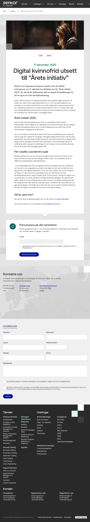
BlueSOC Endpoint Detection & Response (27, 441)
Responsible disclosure (45, 517)
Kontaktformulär (10, 326)
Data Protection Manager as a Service (8, 475)
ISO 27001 (60, 420)
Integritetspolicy (57, 517)
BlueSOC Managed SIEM (27, 431)
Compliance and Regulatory (8, 423)
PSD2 (59, 439)
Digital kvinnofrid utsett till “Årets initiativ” (32, 11)
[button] (30, 4)
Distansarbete (42, 454)
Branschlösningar (44, 417)
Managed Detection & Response (26, 419)
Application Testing (9, 456)
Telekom (40, 431)
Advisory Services (10, 417)
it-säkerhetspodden (62, 199)
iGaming (40, 425)
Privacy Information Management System (10, 436)
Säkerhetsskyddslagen (65, 441)
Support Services (10, 468)
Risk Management (9, 440)
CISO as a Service (9, 471)
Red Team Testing (9, 450)
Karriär (71, 4)
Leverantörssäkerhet (44, 448)
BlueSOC (24, 427)
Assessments (7, 420)
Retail (39, 428)
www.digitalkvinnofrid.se (51, 204)
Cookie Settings (81, 517)
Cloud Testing (8, 458)
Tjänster (24, 4)
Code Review (7, 461)
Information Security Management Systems (10, 429)
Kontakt (80, 4)
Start (4, 11)
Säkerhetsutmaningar (45, 446)
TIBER (59, 436)
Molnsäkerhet (42, 451)
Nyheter (13, 11)
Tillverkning (41, 433)
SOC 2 (59, 428)
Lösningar (37, 4)
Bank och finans (42, 420)
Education (6, 443)
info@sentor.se (24, 286)
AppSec (24, 447)
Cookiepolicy (67, 517)
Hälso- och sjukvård (44, 422)
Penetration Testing (10, 453)
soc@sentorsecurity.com (48, 286)
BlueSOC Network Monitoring (27, 436)
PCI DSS (60, 422)
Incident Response (9, 483)
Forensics (6, 480)
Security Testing (9, 447)
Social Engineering (9, 464)
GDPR (59, 433)
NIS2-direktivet (62, 431)
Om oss (50, 4)
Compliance (62, 417)
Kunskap (62, 4)
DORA (59, 425)
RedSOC (24, 424)
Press (49, 55)
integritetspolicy (27, 248)
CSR (40, 55)
